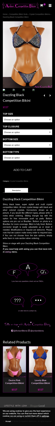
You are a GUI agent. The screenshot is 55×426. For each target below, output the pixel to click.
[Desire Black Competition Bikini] (50, 95)
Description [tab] (16, 190)
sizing (8, 251)
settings (45, 416)
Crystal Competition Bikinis (19, 181)
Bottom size (10, 139)
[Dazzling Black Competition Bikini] (27, 54)
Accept (8, 421)
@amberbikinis (37, 330)
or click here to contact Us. (27, 310)
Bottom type (11, 152)
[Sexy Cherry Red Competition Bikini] (44, 95)
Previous (5, 369)
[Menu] (50, 5)
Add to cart (22, 169)
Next (49, 369)
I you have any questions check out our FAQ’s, (27, 281)
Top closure (11, 126)
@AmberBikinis (20, 330)
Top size (8, 113)
